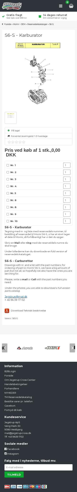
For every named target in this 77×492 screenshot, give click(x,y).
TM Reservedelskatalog (18, 397)
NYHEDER (10, 392)
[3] (16, 142)
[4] (20, 142)
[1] (9, 142)
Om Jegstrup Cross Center (19, 379)
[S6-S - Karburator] (39, 75)
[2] (13, 142)
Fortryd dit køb (13, 410)
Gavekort (9, 405)
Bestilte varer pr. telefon (18, 401)
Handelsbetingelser (15, 384)
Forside (7, 24)
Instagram (13, 453)
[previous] (4, 347)
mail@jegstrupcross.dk (17, 433)
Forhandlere (11, 388)
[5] (23, 142)
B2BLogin (10, 371)
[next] (72, 347)
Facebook (13, 449)
